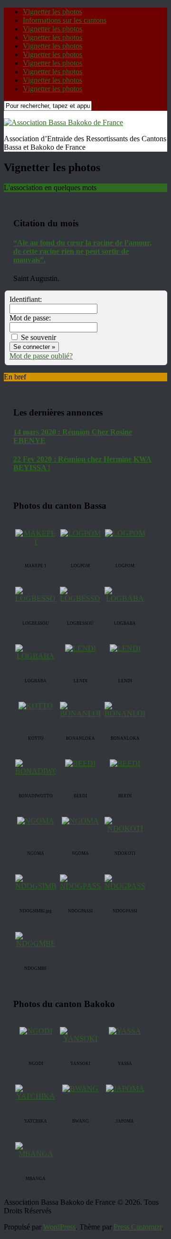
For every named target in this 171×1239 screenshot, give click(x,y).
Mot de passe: (30, 318)
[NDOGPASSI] (81, 886)
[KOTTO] (36, 706)
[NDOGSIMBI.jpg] (42, 886)
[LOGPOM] (80, 533)
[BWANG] (80, 1088)
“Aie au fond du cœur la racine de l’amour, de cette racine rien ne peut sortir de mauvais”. (82, 251)
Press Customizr (138, 1227)
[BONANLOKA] (85, 713)
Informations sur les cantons (64, 20)
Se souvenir (37, 337)
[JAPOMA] (125, 1088)
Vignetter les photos (52, 12)
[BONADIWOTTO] (44, 771)
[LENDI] (80, 648)
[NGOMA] (35, 821)
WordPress (59, 1227)
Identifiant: (26, 299)
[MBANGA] (35, 1154)
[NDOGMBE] (35, 943)
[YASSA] (125, 1031)
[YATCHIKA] (35, 1096)
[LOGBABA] (124, 598)
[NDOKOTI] (124, 828)
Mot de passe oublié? (41, 356)
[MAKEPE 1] (35, 542)
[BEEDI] (80, 763)
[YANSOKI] (80, 1039)
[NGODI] (35, 1031)
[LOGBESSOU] (38, 598)
